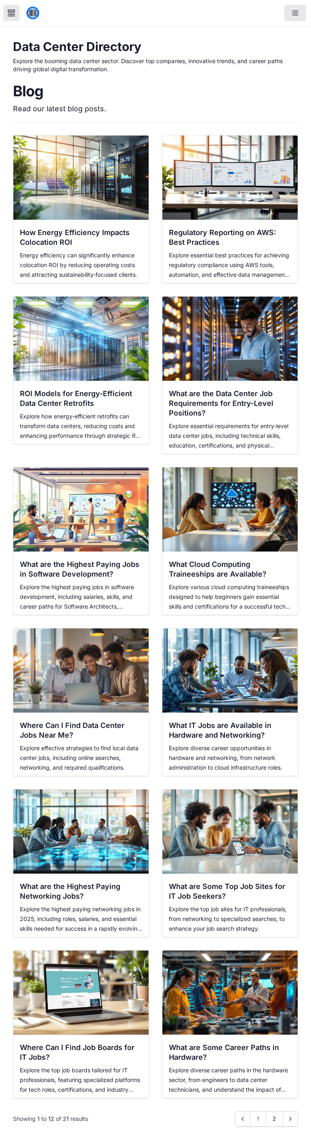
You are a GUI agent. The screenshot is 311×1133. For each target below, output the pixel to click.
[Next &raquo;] (290, 1119)
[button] (295, 13)
